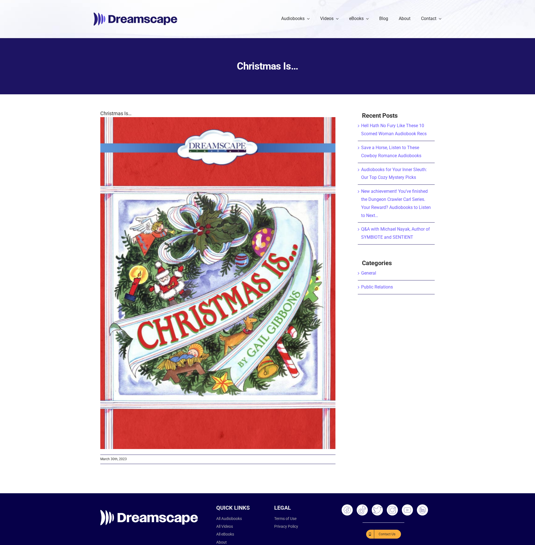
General (368, 273)
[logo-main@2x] (135, 14)
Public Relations (377, 287)
